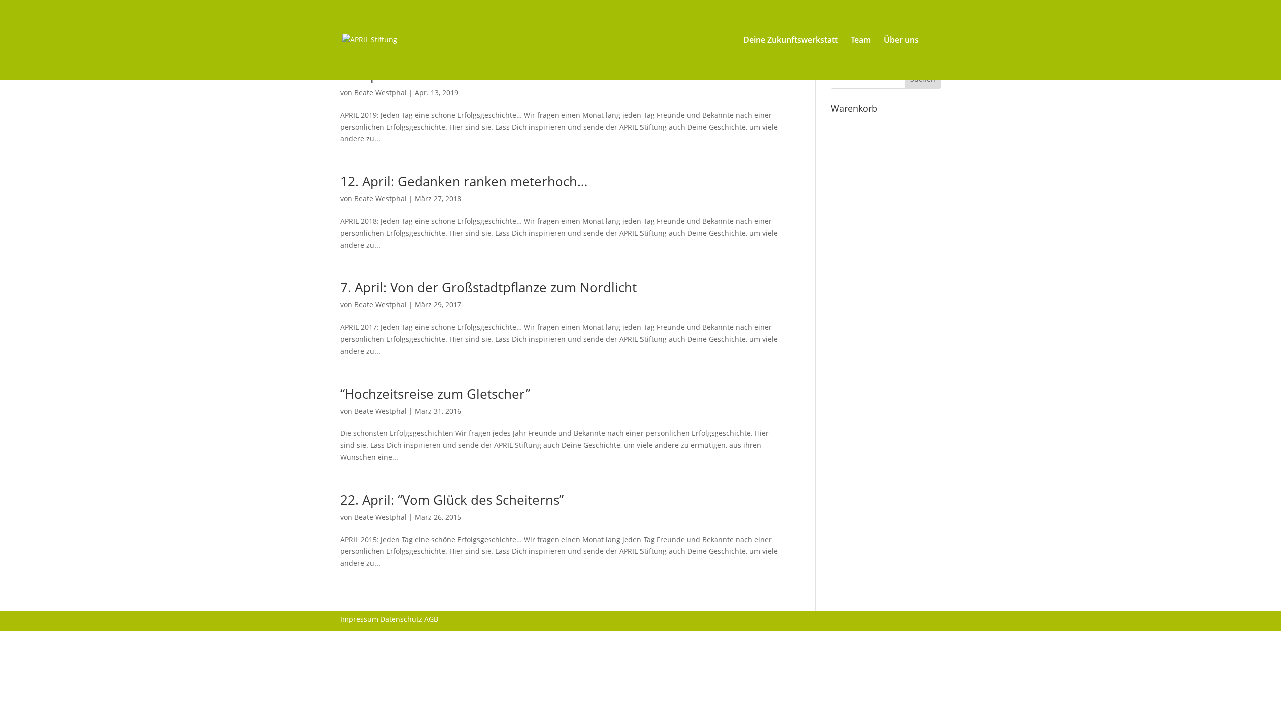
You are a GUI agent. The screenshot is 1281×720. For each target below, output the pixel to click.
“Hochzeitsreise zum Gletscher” (435, 394)
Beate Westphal (380, 93)
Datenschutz (401, 619)
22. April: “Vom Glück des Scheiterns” (452, 500)
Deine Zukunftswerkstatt (790, 41)
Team (861, 41)
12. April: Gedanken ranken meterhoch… (463, 181)
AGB (431, 619)
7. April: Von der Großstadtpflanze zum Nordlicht (488, 287)
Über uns (901, 41)
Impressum (359, 619)
